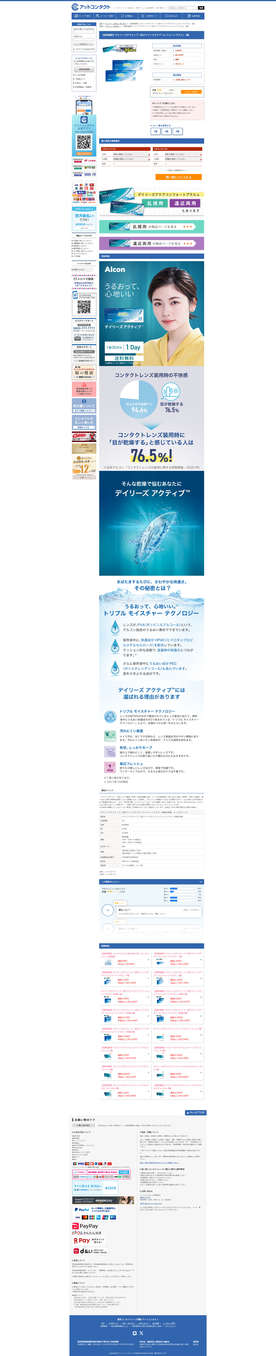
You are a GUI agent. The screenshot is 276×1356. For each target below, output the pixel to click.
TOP (101, 24)
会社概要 (155, 1323)
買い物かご (161, 8)
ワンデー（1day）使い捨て (115, 24)
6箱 (177, 131)
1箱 (155, 131)
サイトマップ (170, 1326)
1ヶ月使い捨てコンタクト (83, 251)
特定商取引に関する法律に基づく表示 (146, 1326)
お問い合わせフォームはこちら (151, 1203)
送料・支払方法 (128, 1323)
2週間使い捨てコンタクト (83, 243)
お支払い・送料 (134, 8)
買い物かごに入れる (179, 177)
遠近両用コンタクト (81, 248)
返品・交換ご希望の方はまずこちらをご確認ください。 (160, 1163)
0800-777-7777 (145, 1197)
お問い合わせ (143, 1323)
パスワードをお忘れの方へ (85, 49)
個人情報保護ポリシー (119, 1326)
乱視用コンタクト (80, 246)
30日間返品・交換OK (83, 87)
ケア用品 (76, 256)
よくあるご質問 (169, 1323)
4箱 (166, 131)
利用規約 (103, 1326)
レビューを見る (191, 92)
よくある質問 (148, 8)
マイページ (120, 8)
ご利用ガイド (80, 79)
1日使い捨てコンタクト (82, 241)
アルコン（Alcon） (112, 26)
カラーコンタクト (80, 254)
